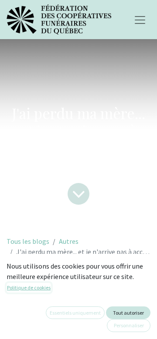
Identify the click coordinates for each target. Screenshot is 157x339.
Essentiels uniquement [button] (75, 312)
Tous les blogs (28, 241)
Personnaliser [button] (129, 325)
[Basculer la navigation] (140, 19)
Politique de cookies (29, 287)
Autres (68, 241)
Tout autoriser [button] (128, 312)
